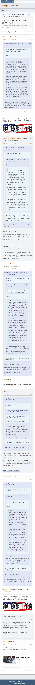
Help (10, 681)
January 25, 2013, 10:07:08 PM (9, 39)
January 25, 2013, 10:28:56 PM (9, 143)
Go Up (3, 671)
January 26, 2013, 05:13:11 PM (9, 644)
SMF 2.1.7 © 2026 (14, 683)
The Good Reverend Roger (12, 138)
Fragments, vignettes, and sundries (11, 470)
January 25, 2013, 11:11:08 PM (9, 479)
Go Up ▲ (23, 681)
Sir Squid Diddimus (9, 642)
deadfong (6, 391)
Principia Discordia (9, 5)
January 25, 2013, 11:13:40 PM (9, 618)
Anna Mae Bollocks (9, 264)
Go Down (4, 32)
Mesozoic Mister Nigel (10, 37)
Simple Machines (21, 683)
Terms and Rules (16, 681)
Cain (4, 616)
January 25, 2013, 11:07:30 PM (9, 394)
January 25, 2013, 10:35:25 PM (9, 268)
